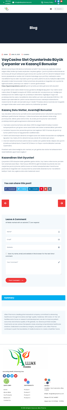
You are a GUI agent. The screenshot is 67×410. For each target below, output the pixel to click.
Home (5, 390)
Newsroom (7, 398)
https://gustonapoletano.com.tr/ (14, 86)
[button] (50, 8)
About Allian (7, 392)
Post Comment (14, 280)
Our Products (8, 395)
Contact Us (7, 400)
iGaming (26, 54)
